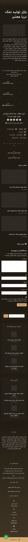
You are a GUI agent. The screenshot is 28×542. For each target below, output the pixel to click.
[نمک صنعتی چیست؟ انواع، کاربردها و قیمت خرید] (14, 408)
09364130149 (6, 94)
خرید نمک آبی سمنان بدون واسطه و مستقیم (13, 478)
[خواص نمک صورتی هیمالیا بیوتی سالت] (14, 388)
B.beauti (21, 129)
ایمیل (25, 282)
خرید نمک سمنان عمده (14, 491)
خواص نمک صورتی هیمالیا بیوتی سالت (14, 394)
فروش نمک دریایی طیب (14, 340)
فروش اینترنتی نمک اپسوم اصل (14, 353)
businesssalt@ (6, 105)
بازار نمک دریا (12, 134)
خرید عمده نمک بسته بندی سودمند (14, 400)
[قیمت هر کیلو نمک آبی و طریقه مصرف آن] (14, 361)
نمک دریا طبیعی (22, 213)
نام (26, 275)
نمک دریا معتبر (15, 137)
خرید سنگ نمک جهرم (14, 487)
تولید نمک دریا (22, 137)
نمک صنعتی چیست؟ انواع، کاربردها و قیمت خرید (14, 414)
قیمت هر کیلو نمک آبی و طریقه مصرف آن (14, 367)
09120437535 (6, 83)
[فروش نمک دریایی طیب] (14, 334)
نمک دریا (20, 132)
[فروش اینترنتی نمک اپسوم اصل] (14, 348)
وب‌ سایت (24, 290)
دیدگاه (24, 259)
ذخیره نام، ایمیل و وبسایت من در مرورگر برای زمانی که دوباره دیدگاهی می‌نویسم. (14, 300)
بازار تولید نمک (19, 134)
